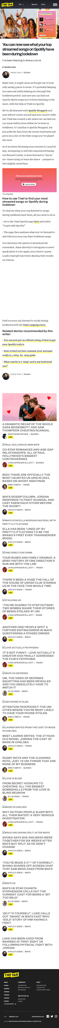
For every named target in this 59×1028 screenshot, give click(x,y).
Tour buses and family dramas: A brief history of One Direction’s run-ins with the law (29, 561)
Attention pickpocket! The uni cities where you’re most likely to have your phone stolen (28, 710)
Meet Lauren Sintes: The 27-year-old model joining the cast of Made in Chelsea (28, 739)
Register (21, 999)
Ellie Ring (14, 691)
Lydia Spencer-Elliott (21, 463)
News (26, 485)
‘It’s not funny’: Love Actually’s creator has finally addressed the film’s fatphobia (28, 656)
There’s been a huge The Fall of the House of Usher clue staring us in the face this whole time (29, 582)
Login (20, 1001)
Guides (27, 72)
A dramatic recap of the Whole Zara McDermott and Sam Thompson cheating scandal (27, 427)
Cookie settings (43, 990)
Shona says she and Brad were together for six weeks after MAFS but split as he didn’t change (27, 842)
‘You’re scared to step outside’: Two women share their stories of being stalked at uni (28, 608)
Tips (43, 4)
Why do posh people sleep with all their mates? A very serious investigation (28, 815)
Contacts (41, 987)
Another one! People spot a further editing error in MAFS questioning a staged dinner (27, 630)
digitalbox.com (13, 1016)
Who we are (41, 985)
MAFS (28, 510)
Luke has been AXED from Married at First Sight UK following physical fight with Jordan (27, 943)
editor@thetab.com (38, 1016)
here (37, 221)
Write (34, 4)
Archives (22, 990)
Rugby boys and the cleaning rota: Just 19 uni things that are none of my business (29, 761)
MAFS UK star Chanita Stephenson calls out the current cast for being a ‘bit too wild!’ (26, 893)
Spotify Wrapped (37, 110)
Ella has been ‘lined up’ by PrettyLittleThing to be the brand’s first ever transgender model (29, 533)
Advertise (22, 985)
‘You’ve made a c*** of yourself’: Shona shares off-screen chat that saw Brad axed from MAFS (28, 865)
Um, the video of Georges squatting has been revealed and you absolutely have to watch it (26, 683)
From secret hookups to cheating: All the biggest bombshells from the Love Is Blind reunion (26, 788)
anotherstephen (18, 434)
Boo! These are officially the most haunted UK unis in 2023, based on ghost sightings (26, 478)
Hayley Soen (15, 72)
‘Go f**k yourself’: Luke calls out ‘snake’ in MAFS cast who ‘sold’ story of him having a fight (26, 918)
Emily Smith (14, 485)
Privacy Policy (24, 987)
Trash (39, 568)
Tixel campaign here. (35, 325)
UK (10, 437)
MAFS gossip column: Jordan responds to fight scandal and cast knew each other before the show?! (28, 501)
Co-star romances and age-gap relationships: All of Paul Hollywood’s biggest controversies (27, 454)
